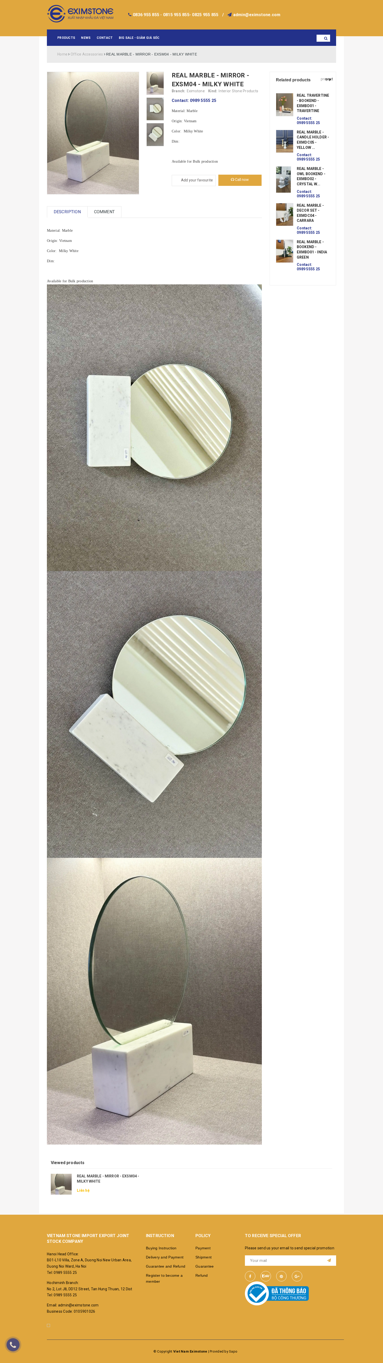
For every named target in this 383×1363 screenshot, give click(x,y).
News (85, 38)
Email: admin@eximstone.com (73, 1305)
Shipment (203, 1257)
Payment (203, 1248)
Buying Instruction (161, 1248)
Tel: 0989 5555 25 (62, 1272)
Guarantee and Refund (165, 1266)
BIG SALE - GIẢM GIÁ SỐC (139, 38)
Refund (201, 1275)
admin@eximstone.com (257, 14)
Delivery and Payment (164, 1257)
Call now (241, 180)
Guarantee (204, 1266)
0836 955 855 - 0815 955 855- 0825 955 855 (175, 14)
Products (66, 38)
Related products (293, 80)
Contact (105, 38)
